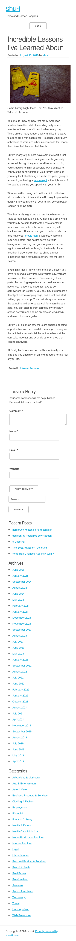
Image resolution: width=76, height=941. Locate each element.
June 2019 (18, 749)
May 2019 (18, 755)
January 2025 (20, 575)
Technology (19, 897)
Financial (17, 813)
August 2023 (19, 635)
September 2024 (21, 581)
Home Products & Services (28, 837)
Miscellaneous (20, 855)
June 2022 (18, 683)
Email (13, 450)
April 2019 (18, 761)
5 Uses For (18, 541)
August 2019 (19, 737)
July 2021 (18, 713)
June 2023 (18, 647)
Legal (15, 849)
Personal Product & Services (29, 861)
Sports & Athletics (22, 891)
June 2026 (18, 569)
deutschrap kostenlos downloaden (32, 535)
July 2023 (18, 641)
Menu (38, 26)
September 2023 (21, 629)
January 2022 (20, 695)
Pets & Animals (21, 867)
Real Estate (19, 873)
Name (13, 431)
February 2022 (20, 689)
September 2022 (21, 665)
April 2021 (18, 719)
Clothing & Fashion (23, 801)
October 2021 (20, 701)
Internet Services (30, 368)
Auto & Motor (20, 789)
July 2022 (18, 677)
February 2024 (20, 605)
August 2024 (19, 587)
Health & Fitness (21, 825)
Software (17, 885)
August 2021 (19, 707)
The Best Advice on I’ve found (29, 547)
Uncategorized (20, 909)
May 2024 (18, 599)
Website (14, 469)
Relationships (20, 879)
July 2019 (18, 743)
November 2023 (21, 623)
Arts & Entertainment (24, 783)
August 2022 (19, 671)
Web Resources (21, 915)
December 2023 (21, 617)
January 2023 (20, 659)
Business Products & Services (30, 795)
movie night (40, 180)
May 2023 (18, 653)
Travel (15, 903)
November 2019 (21, 725)
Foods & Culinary (22, 819)
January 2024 (20, 611)
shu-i (13, 8)
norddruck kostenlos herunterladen (32, 529)
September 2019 (21, 731)
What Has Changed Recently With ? (33, 553)
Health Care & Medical (25, 831)
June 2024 (18, 593)
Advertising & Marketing (26, 777)
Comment (16, 411)
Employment (19, 807)
